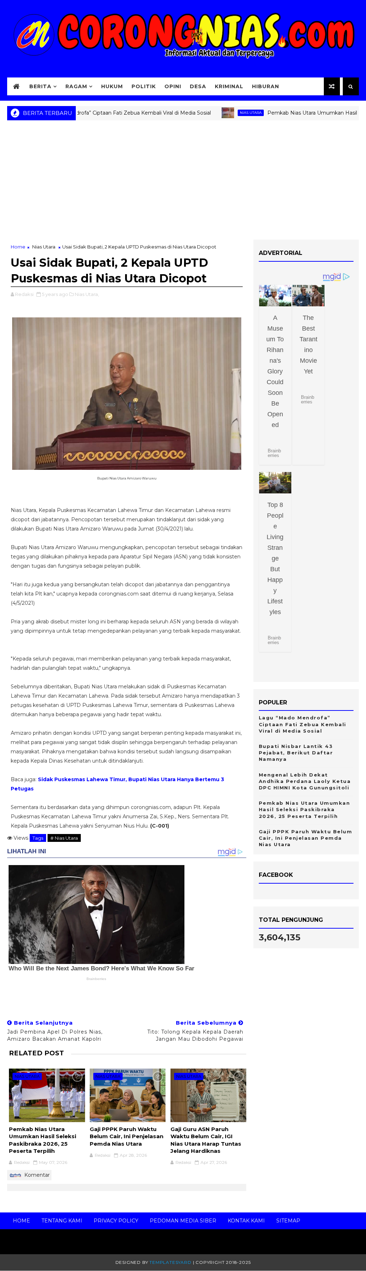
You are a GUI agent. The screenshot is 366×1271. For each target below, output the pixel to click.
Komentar (36, 1175)
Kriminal (229, 86)
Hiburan (265, 86)
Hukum (112, 86)
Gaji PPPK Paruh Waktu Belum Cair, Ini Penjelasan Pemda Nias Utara (126, 1136)
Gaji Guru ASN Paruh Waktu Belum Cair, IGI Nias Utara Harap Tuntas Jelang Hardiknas (205, 1140)
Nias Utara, (87, 294)
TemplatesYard (170, 1262)
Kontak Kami (246, 1220)
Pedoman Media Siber (183, 1220)
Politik (144, 86)
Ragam (76, 86)
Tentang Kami (61, 1220)
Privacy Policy (116, 1220)
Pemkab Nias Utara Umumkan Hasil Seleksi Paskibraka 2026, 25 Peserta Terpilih (42, 1140)
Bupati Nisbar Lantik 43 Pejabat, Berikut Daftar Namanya (296, 752)
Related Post (36, 1053)
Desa (198, 86)
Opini (172, 86)
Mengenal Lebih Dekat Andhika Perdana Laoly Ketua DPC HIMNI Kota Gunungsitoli (305, 781)
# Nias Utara (64, 838)
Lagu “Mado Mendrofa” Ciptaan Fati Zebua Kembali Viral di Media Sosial (98, 113)
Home (18, 247)
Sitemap (288, 1220)
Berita (40, 86)
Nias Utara (227, 112)
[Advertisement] (182, 182)
